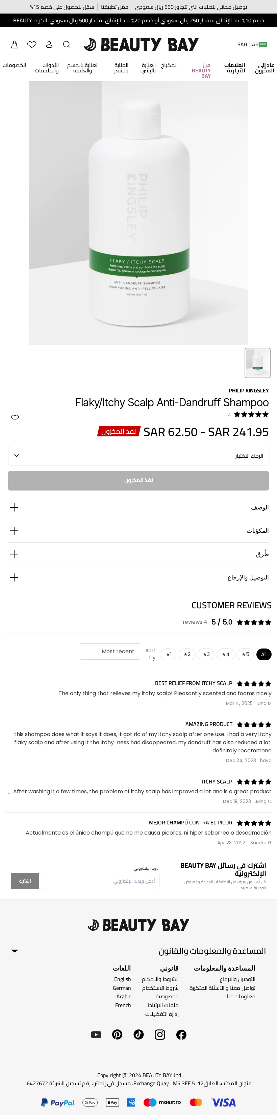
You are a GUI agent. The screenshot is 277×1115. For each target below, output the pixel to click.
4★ (225, 654)
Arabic (124, 996)
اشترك (25, 881)
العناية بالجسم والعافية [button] (83, 67)
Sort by (150, 654)
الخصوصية (167, 996)
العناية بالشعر (121, 67)
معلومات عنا (241, 996)
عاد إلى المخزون (264, 67)
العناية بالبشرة (148, 67)
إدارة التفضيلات (162, 1013)
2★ (187, 654)
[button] (67, 44)
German (122, 988)
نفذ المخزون (138, 480)
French (123, 1005)
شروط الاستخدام (160, 988)
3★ (206, 654)
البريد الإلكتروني (146, 868)
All (264, 654)
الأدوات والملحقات (47, 67)
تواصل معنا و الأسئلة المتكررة (222, 988)
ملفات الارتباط (163, 1005)
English (122, 979)
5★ (245, 654)
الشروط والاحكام (160, 979)
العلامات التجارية (234, 67)
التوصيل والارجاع (237, 979)
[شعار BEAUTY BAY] (141, 44)
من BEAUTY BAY (201, 70)
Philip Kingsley (249, 390)
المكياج (169, 65)
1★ (169, 654)
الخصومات (14, 65)
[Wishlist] (32, 44)
